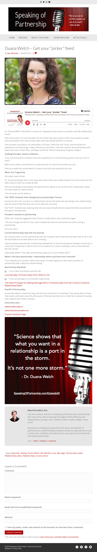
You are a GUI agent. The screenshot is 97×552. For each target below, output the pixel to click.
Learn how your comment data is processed (59, 537)
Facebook (52, 441)
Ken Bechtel (45, 453)
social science (42, 455)
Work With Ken (61, 37)
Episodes (23, 37)
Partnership (71, 453)
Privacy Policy (16, 549)
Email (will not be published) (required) (23, 507)
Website (43, 441)
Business (16, 453)
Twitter (35, 441)
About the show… (40, 37)
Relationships (29, 455)
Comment (9, 470)
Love (54, 453)
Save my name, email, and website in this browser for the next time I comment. (45, 527)
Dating (23, 453)
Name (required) (13, 497)
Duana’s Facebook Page (15, 314)
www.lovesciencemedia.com (17, 310)
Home (12, 37)
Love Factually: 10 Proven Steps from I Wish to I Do (27, 275)
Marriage (61, 453)
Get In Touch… (80, 37)
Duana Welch (33, 453)
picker (80, 453)
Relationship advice (13, 455)
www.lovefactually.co (14, 306)
